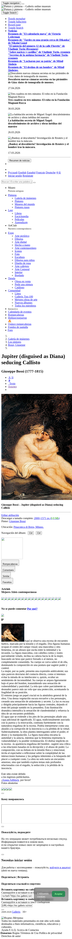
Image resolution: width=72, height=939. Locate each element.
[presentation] (39, 389)
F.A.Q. (13, 930)
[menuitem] (58, 172)
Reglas (16, 933)
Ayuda (5, 930)
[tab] (10, 377)
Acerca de (22, 930)
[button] (16, 18)
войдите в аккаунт (60, 867)
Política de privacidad (50, 933)
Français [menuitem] (40, 172)
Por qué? (32, 608)
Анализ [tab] (12, 386)
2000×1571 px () (47, 518)
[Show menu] (23, 3)
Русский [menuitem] (13, 172)
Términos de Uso (29, 933)
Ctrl (30, 533)
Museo (16, 189)
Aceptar (58, 894)
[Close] (34, 182)
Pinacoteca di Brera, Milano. (29, 527)
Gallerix (16, 911)
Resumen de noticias (19, 160)
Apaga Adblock (10, 780)
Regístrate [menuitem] (28, 175)
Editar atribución (10, 515)
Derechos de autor (11, 936)
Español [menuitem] (31, 172)
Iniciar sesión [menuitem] (15, 175)
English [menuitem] (22, 172)
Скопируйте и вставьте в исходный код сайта (27, 892)
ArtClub (19, 227)
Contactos (33, 930)
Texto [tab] (12, 383)
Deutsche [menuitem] (51, 172)
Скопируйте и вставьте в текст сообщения (25, 902)
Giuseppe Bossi (17, 521)
